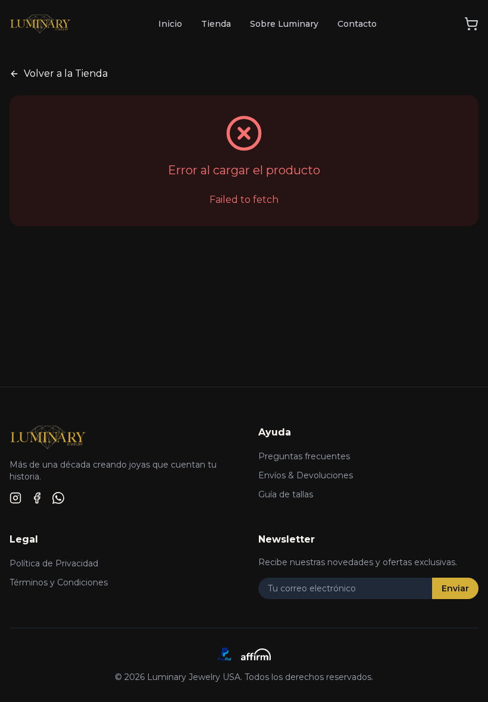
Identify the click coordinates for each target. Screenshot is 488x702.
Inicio (170, 23)
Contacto (357, 23)
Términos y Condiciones (59, 582)
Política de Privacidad (54, 563)
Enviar (455, 588)
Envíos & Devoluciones (305, 475)
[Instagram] (15, 498)
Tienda (216, 23)
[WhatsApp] (58, 498)
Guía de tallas (285, 494)
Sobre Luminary (284, 23)
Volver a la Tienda (66, 73)
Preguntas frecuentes (304, 456)
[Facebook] (37, 498)
